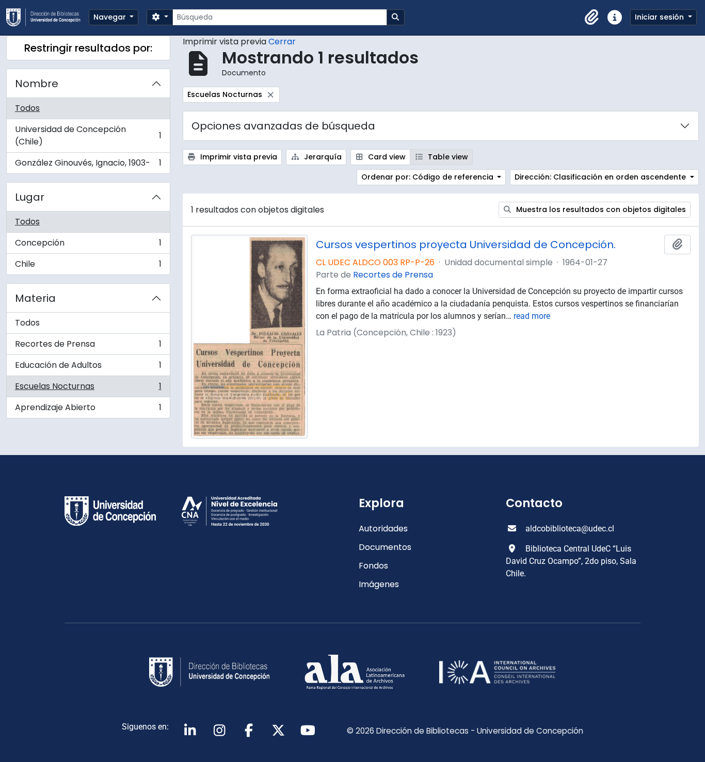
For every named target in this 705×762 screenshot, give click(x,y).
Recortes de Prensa (88, 346)
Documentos (385, 547)
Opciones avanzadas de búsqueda (283, 126)
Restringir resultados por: (88, 48)
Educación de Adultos (88, 367)
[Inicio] (47, 17)
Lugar (29, 197)
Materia (35, 298)
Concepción (88, 245)
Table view (447, 157)
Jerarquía (322, 157)
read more (532, 316)
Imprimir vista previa (237, 157)
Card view (386, 157)
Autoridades (383, 528)
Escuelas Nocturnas (88, 388)
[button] (592, 17)
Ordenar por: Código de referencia (428, 177)
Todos (27, 108)
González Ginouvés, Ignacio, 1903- (88, 165)
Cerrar (282, 41)
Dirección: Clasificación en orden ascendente (601, 177)
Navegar (110, 17)
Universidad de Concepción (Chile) (88, 135)
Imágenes (379, 584)
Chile (88, 266)
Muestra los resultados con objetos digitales (600, 209)
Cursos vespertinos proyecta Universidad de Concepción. (466, 244)
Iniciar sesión (660, 17)
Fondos (373, 566)
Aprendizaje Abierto (88, 409)
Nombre (36, 83)
